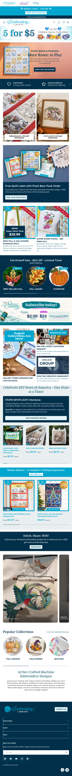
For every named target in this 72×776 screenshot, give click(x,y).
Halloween (36, 659)
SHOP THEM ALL (36, 263)
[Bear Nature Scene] (59, 435)
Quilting (59, 659)
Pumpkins (59, 289)
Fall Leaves (36, 289)
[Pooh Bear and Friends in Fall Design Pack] (18, 495)
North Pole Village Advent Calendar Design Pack (50, 515)
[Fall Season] (13, 646)
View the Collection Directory (58, 632)
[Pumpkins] (59, 276)
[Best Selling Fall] (13, 276)
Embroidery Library (12, 765)
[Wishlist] (64, 22)
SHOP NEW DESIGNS (44, 72)
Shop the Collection (36, 13)
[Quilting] (59, 646)
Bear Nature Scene (57, 448)
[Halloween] (36, 646)
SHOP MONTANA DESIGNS (36, 418)
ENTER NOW (36, 547)
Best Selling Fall (13, 289)
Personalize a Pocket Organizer (19, 137)
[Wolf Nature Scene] (36, 435)
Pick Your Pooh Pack (16, 197)
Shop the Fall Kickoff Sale (37, 17)
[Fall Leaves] (36, 276)
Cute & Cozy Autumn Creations (53, 137)
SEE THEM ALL (36, 474)
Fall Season (13, 659)
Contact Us (61, 709)
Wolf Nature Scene (35, 448)
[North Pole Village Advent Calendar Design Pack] (53, 495)
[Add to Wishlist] (20, 427)
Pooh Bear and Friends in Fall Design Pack (17, 515)
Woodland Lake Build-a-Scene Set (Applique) (11, 450)
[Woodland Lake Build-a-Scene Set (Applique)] (13, 435)
